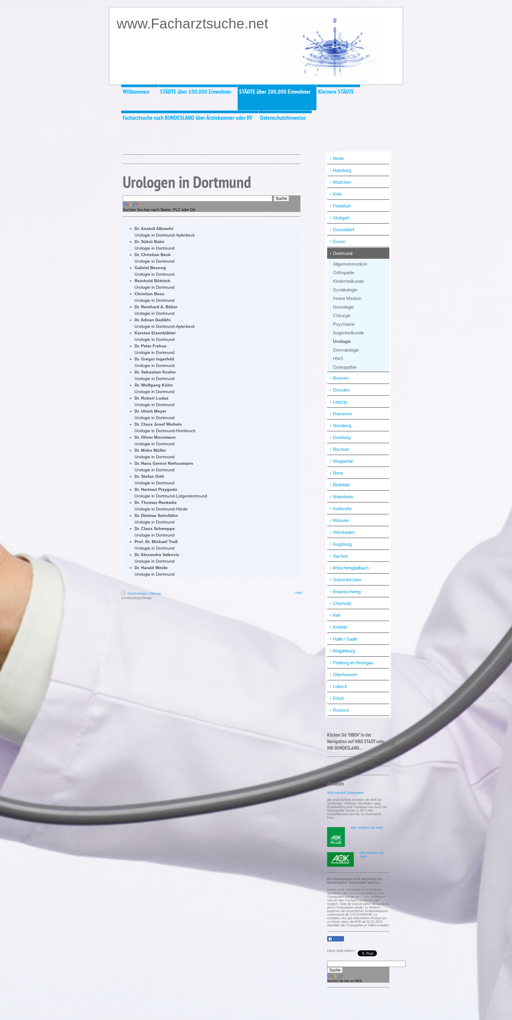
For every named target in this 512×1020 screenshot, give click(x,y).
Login (298, 592)
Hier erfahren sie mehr (367, 827)
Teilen (337, 939)
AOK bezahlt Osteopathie (345, 792)
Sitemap (155, 593)
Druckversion (137, 593)
